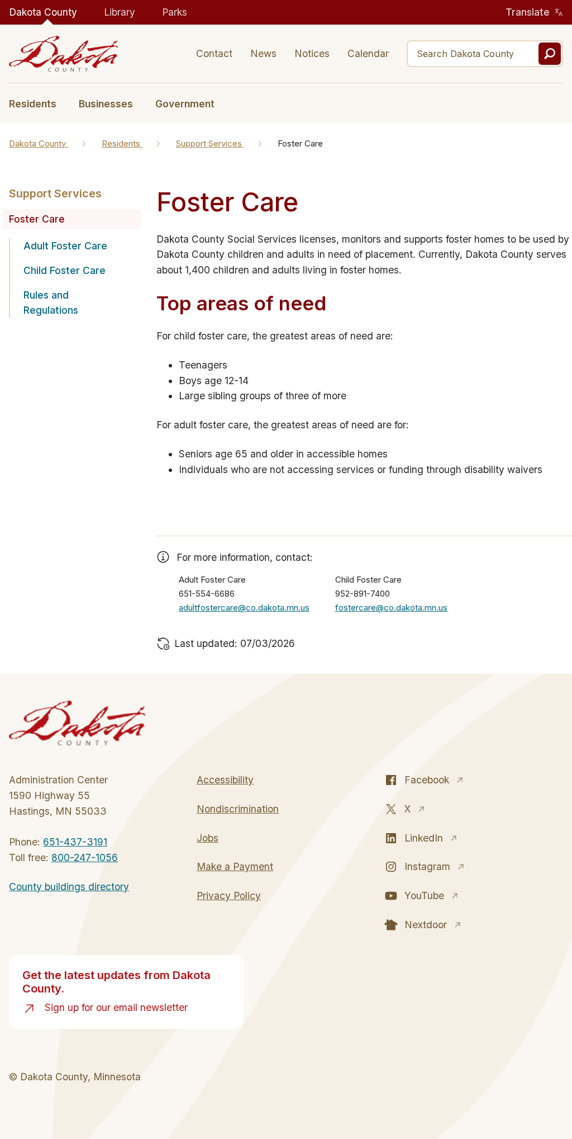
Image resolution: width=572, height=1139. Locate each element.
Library (119, 12)
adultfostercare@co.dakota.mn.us (244, 607)
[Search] (549, 53)
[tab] (38, 102)
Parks (174, 12)
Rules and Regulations (50, 302)
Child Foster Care (64, 270)
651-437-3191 (75, 842)
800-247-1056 (84, 857)
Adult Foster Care (65, 246)
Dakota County (43, 12)
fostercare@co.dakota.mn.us (391, 607)
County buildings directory (69, 886)
